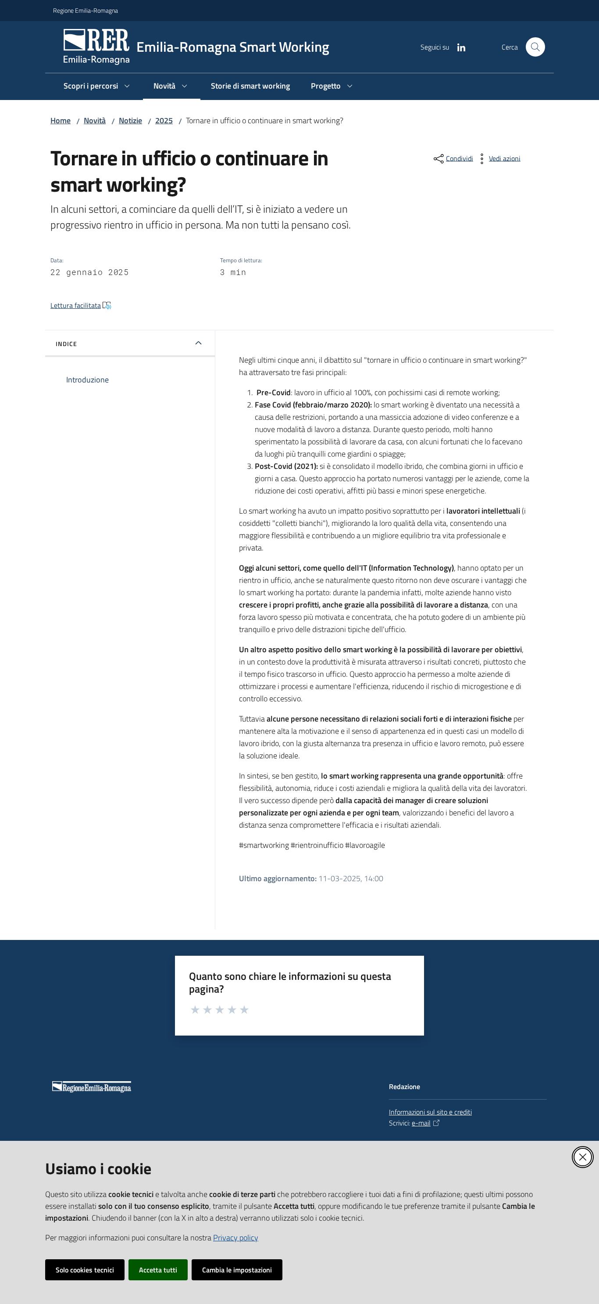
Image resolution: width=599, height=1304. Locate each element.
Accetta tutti (158, 1270)
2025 (164, 120)
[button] (535, 46)
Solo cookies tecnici (85, 1270)
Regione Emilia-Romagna (85, 10)
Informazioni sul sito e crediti (430, 1112)
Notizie (130, 120)
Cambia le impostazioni (237, 1270)
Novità (95, 120)
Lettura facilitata (75, 305)
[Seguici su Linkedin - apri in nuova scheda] (458, 46)
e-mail (421, 1123)
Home (60, 120)
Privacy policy (235, 1237)
